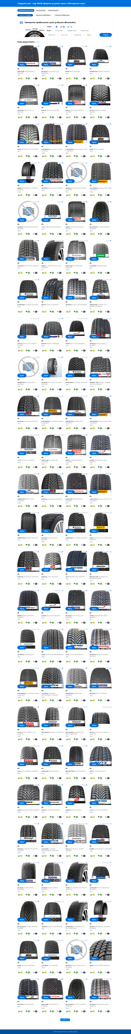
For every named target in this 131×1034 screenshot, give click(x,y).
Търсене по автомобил (43, 15)
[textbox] (52, 35)
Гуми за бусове (40, 10)
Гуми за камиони (53, 10)
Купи (22, 64)
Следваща (64, 1020)
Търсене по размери (25, 15)
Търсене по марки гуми (62, 15)
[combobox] (53, 35)
